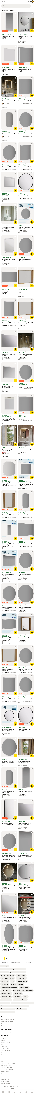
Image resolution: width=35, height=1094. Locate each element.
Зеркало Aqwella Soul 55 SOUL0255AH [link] (24, 515)
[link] (4, 966)
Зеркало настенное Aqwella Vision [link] (8, 101)
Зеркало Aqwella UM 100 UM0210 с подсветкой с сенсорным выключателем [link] (8, 575)
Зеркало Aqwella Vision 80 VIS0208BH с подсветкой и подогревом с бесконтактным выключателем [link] (25, 483)
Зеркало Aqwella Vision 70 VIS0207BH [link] (24, 101)
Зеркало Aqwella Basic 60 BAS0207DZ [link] (8, 515)
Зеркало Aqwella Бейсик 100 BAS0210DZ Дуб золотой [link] (25, 323)
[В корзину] (15, 30)
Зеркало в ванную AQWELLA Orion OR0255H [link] (9, 228)
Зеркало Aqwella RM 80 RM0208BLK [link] (24, 730)
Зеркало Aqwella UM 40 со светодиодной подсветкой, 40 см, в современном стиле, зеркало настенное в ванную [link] (25, 792)
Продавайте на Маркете (7, 1021)
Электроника (4, 1046)
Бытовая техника (5, 1042)
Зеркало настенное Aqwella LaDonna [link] (8, 260)
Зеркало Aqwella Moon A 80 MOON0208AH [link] (25, 670)
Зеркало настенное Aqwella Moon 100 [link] (8, 886)
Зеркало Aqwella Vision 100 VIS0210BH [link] (25, 544)
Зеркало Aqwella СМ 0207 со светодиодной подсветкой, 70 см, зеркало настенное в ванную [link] (9, 918)
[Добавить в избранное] (15, 13)
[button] (33, 6)
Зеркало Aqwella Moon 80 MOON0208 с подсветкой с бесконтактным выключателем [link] (25, 575)
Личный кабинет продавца (8, 1019)
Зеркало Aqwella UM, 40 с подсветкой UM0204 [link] (24, 762)
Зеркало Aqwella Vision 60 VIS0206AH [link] (8, 323)
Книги (2, 1061)
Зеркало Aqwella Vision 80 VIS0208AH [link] (24, 418)
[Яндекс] (12, 1088)
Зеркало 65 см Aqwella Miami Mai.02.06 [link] (9, 70)
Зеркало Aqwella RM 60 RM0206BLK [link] (24, 196)
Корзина (26, 1092)
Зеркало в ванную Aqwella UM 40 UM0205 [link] (8, 450)
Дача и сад (4, 1059)
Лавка (15, 1092)
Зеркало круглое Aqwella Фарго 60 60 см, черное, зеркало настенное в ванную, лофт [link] (25, 886)
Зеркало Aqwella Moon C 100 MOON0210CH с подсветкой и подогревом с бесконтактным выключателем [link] (25, 228)
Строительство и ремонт (7, 1069)
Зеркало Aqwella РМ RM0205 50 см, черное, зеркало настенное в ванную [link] (9, 824)
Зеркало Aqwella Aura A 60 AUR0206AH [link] (8, 483)
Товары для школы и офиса (8, 1063)
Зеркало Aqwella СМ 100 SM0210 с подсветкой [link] (24, 824)
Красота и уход (5, 1054)
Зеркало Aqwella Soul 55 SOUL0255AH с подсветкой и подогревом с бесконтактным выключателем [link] (9, 792)
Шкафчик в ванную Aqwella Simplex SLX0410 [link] (25, 355)
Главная (3, 1092)
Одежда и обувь (5, 1048)
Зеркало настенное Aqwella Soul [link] (8, 134)
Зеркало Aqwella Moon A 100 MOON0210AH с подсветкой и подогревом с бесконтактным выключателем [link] (25, 386)
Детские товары (5, 1071)
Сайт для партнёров (6, 1025)
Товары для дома (5, 1050)
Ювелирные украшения (7, 1073)
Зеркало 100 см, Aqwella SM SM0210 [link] (9, 355)
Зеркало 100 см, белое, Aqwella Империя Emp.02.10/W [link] (7, 387)
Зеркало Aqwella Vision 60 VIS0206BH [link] (24, 167)
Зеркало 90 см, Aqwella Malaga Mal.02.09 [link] (8, 196)
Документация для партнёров (8, 1023)
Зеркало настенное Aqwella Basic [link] (25, 292)
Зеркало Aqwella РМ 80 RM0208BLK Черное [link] (8, 730)
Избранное (20, 1092)
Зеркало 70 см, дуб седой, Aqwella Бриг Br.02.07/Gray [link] (8, 418)
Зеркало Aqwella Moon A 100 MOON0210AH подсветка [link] (9, 167)
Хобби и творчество (6, 1057)
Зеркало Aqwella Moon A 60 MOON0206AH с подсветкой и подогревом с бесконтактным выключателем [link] (25, 699)
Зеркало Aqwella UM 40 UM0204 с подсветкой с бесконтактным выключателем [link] (8, 544)
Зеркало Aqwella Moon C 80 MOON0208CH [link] (9, 608)
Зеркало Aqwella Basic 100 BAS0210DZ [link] (8, 670)
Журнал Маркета (5, 1083)
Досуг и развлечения (6, 1038)
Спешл (9, 1092)
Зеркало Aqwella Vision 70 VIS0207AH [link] (8, 699)
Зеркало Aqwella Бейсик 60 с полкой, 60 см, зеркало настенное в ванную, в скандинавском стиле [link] (25, 638)
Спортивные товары (6, 1065)
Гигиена (3, 1044)
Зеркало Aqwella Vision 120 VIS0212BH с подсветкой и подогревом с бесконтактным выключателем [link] (8, 638)
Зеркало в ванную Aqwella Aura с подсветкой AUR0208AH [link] (24, 450)
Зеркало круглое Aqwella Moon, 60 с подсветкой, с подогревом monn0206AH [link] (24, 918)
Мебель (3, 1040)
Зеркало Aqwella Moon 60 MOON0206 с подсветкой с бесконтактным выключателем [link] (9, 856)
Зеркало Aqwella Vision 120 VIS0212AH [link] (8, 292)
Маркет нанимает (5, 1081)
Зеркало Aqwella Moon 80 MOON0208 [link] (24, 260)
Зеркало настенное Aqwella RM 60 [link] (25, 37)
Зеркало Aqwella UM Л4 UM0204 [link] (8, 37)
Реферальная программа (7, 1032)
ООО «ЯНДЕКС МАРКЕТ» (11, 1086)
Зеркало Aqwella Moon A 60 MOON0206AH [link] (25, 134)
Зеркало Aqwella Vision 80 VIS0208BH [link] (24, 70)
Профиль (32, 1092)
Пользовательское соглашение (8, 1077)
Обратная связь (5, 1079)
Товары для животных (6, 1067)
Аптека (3, 1052)
